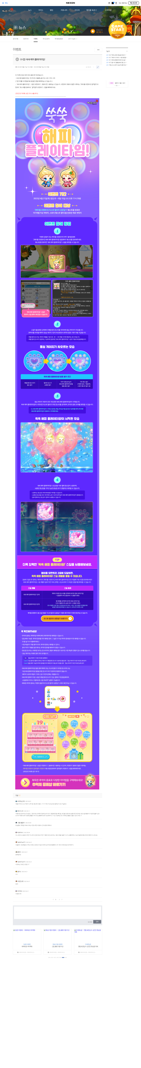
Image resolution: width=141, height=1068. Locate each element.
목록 (98, 50)
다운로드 (117, 36)
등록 (97, 922)
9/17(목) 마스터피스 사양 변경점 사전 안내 (118, 57)
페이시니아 (20, 811)
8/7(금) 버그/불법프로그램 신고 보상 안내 (118, 62)
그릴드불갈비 (21, 823)
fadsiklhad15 (21, 842)
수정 (112, 83)
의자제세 (19, 891)
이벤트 (36, 39)
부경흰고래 (20, 881)
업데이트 (25, 39)
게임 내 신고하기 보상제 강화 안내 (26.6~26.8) (119, 65)
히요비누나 (20, 832)
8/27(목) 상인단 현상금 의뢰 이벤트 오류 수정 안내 (120, 55)
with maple (71, 39)
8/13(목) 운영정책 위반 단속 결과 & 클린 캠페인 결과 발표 (122, 60)
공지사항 (15, 39)
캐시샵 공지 (46, 39)
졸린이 (19, 852)
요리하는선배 (21, 801)
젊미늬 (19, 871)
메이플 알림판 (59, 39)
